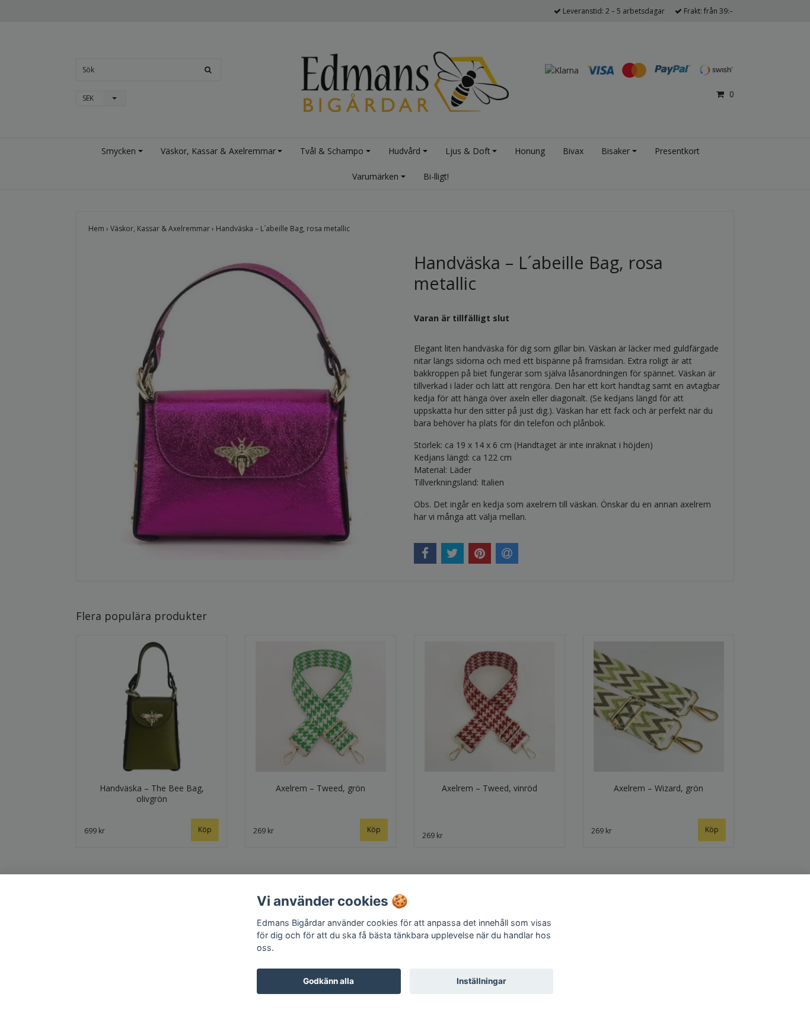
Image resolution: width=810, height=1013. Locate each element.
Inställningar (481, 981)
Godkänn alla (328, 981)
